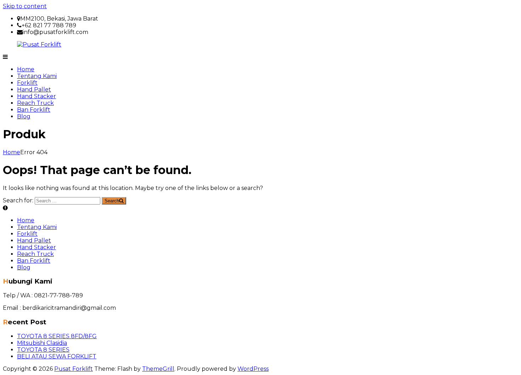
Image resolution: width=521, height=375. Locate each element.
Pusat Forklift (73, 368)
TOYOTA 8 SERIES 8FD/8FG (57, 336)
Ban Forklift (33, 109)
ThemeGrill (158, 368)
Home (25, 69)
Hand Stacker (36, 96)
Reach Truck (35, 103)
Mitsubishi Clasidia (42, 343)
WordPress (253, 368)
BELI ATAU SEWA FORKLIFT (56, 356)
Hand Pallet (34, 89)
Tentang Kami (37, 76)
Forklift (27, 82)
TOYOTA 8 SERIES (43, 349)
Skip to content (25, 6)
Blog (23, 116)
